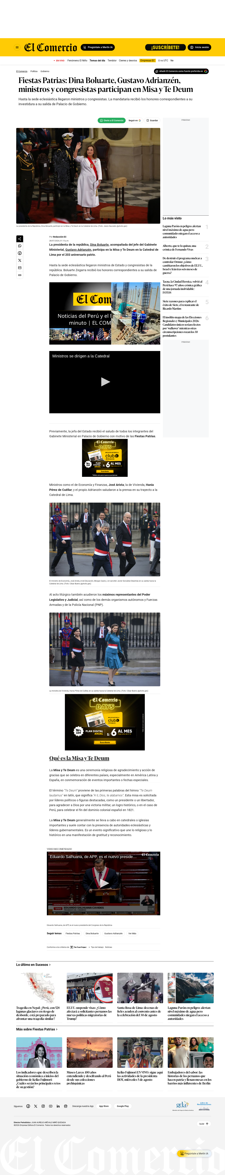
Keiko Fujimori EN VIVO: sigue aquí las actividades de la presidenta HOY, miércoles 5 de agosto (140, 1076)
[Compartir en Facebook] (19, 253)
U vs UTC (163, 60)
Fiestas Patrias (73, 933)
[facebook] (28, 1106)
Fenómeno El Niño (77, 60)
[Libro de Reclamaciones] (204, 1106)
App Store (104, 1106)
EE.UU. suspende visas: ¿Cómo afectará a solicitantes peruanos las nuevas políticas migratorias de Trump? (89, 1013)
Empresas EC (148, 60)
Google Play (123, 1106)
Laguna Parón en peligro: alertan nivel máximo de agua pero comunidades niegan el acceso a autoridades (182, 231)
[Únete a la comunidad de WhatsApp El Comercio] (112, 120)
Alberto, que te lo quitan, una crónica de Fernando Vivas (179, 247)
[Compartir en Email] (19, 267)
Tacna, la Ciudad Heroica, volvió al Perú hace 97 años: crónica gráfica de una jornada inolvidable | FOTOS (182, 287)
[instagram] (43, 1106)
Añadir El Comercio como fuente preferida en (181, 71)
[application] (104, 382)
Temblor (112, 60)
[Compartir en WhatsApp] (19, 245)
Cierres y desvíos (128, 60)
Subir (201, 1123)
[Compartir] (19, 238)
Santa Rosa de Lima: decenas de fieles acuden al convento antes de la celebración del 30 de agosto (139, 1011)
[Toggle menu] (17, 47)
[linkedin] (58, 1106)
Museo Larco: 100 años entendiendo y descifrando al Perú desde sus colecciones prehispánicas (89, 1077)
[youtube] (50, 1106)
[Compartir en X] (19, 260)
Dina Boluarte (92, 933)
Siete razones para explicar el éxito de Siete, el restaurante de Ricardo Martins (181, 304)
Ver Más (132, 933)
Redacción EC (59, 237)
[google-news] (66, 1106)
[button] (104, 382)
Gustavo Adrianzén (113, 933)
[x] (36, 1106)
